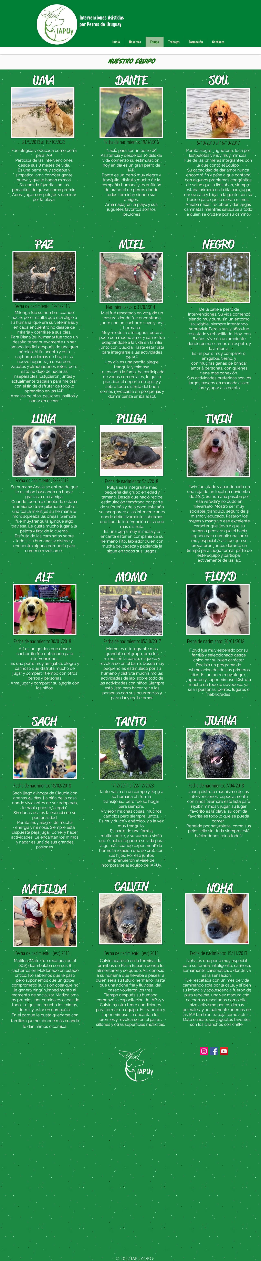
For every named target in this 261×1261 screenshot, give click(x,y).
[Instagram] (204, 1051)
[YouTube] (224, 1051)
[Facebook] (214, 1051)
